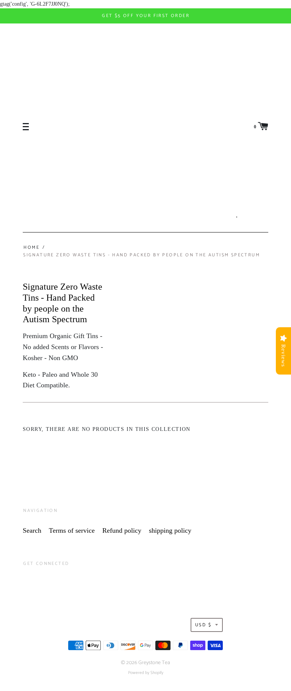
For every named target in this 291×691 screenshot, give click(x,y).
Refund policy (121, 530)
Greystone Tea (154, 662)
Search (32, 530)
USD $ (203, 625)
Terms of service (72, 530)
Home (31, 247)
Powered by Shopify (145, 672)
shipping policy (170, 530)
